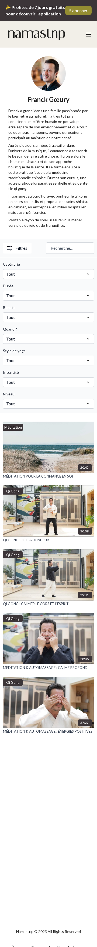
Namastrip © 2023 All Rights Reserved (48, 931)
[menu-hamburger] (88, 34)
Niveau (9, 394)
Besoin (9, 307)
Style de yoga (14, 350)
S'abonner (78, 10)
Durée (8, 286)
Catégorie (11, 264)
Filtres (21, 248)
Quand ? (10, 329)
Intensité (11, 372)
